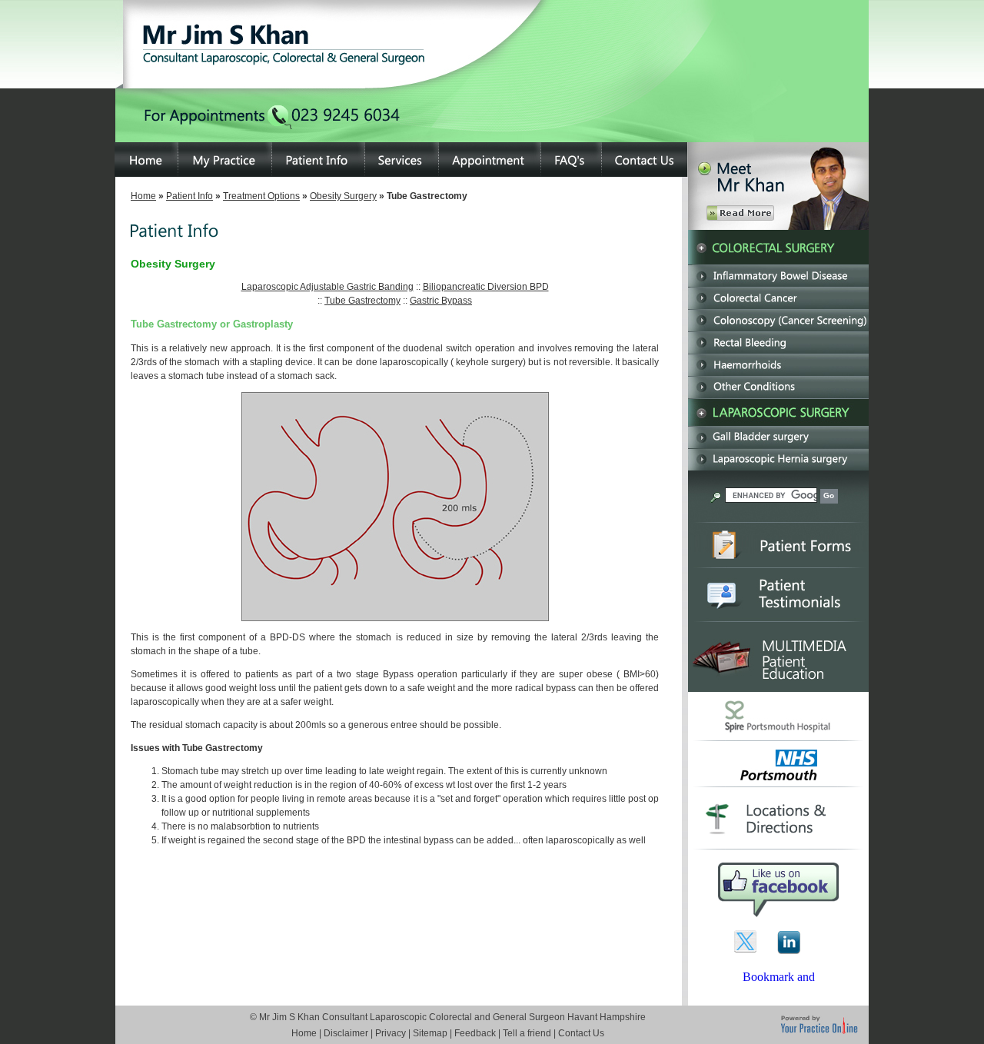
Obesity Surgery (343, 196)
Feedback (475, 1033)
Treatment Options (261, 196)
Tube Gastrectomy (362, 300)
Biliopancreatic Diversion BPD (486, 286)
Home (143, 196)
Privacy (390, 1033)
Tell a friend (527, 1033)
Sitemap (430, 1033)
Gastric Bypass (441, 300)
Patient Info (189, 196)
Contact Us (581, 1033)
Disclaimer (346, 1033)
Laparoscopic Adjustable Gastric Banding (327, 286)
